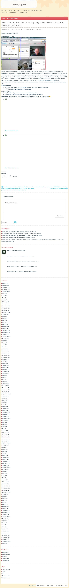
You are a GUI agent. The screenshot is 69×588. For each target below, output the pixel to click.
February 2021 (5, 302)
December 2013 (6, 461)
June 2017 (4, 375)
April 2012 (4, 502)
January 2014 (5, 459)
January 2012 (5, 508)
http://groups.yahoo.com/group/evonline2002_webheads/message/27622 (23, 94)
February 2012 (5, 506)
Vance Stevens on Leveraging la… (28, 271)
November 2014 (6, 439)
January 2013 (5, 484)
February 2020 (5, 326)
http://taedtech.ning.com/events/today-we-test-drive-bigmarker (21, 93)
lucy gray (4, 556)
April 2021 (4, 298)
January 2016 (5, 410)
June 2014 (4, 449)
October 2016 (5, 392)
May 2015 (4, 426)
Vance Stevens (16, 29)
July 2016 (4, 398)
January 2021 (5, 304)
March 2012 (5, 504)
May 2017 (4, 377)
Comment (60, 216)
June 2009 (4, 543)
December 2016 (6, 388)
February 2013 (5, 482)
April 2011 (4, 527)
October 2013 (5, 465)
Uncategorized (27, 29)
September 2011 (6, 516)
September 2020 (6, 312)
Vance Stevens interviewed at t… (29, 266)
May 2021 (4, 295)
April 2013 (4, 478)
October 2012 (5, 490)
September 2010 (6, 541)
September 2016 (6, 394)
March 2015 (5, 431)
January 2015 (5, 435)
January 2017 (5, 385)
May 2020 (4, 320)
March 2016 (5, 406)
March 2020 (5, 324)
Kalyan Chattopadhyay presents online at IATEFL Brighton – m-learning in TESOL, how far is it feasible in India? (52, 187)
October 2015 (5, 416)
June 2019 (4, 342)
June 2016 (4, 400)
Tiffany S (9, 250)
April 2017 (4, 379)
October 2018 (5, 359)
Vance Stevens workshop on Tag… (30, 261)
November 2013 (6, 463)
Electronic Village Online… (19, 250)
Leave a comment (38, 29)
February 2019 (5, 351)
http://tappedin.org (25, 87)
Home (3, 18)
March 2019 (5, 349)
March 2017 (5, 381)
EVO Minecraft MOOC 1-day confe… (25, 256)
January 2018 (5, 367)
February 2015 (5, 432)
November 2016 (6, 390)
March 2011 (5, 529)
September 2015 (6, 418)
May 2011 (4, 525)
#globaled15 (5, 552)
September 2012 (6, 492)
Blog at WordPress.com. (34, 585)
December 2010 (6, 535)
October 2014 (5, 441)
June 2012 (4, 498)
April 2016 (4, 404)
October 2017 (5, 371)
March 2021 (5, 300)
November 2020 (6, 308)
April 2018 (4, 361)
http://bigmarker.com (47, 80)
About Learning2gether (12, 18)
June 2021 (4, 293)
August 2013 (5, 469)
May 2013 (4, 475)
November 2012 (6, 488)
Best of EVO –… (11, 256)
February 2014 (5, 457)
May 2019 (4, 345)
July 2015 (4, 422)
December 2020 (6, 306)
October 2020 (5, 310)
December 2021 (6, 287)
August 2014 (5, 445)
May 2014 (4, 451)
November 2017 (6, 369)
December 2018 (6, 355)
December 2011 (6, 510)
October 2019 (5, 334)
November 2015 (6, 414)
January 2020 (5, 328)
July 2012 (4, 496)
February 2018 (5, 365)
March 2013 (5, 480)
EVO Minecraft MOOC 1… (13, 261)
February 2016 (5, 408)
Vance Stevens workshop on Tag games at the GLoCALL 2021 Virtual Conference (22, 235)
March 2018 (5, 363)
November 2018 (6, 357)
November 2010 (6, 537)
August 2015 (5, 420)
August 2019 (5, 338)
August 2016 (5, 396)
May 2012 (4, 500)
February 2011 (5, 531)
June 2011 (4, 522)
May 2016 (4, 402)
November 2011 (6, 512)
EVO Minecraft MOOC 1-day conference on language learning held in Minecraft (21, 233)
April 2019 (4, 347)
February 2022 (5, 285)
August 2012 (5, 494)
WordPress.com (6, 577)
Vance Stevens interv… (13, 271)
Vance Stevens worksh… (13, 266)
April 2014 (4, 453)
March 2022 (5, 283)
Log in (3, 571)
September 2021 (6, 291)
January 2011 (5, 533)
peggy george (5, 558)
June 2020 (4, 318)
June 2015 (4, 424)
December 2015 (6, 412)
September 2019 (6, 336)
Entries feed (5, 573)
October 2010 (5, 539)
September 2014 (6, 443)
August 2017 (5, 373)
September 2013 (6, 467)
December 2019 (6, 330)
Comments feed (6, 576)
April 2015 (4, 428)
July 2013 (4, 471)
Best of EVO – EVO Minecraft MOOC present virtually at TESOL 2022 (19, 231)
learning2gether (6, 554)
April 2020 (4, 322)
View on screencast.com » (12, 131)
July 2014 (4, 447)
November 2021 (6, 289)
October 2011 (5, 514)
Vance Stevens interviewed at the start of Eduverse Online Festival (18, 237)
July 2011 (4, 521)
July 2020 (4, 316)
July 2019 (4, 340)
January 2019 (5, 353)
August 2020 (5, 314)
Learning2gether (19, 4)
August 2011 (5, 518)
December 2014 (6, 437)
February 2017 (5, 383)
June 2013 (4, 473)
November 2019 (6, 332)
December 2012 (6, 486)
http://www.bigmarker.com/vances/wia (21, 89)
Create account (6, 569)
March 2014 (5, 455)
